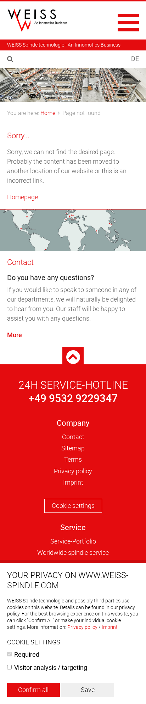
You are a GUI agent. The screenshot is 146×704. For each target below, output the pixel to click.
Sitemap (73, 448)
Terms (73, 459)
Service (73, 527)
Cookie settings (73, 505)
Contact (20, 262)
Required (26, 654)
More (14, 335)
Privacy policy (73, 471)
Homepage (22, 197)
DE (135, 58)
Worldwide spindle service (73, 552)
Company (73, 423)
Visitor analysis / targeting (50, 667)
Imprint (73, 482)
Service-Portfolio (73, 541)
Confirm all (33, 689)
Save (88, 689)
